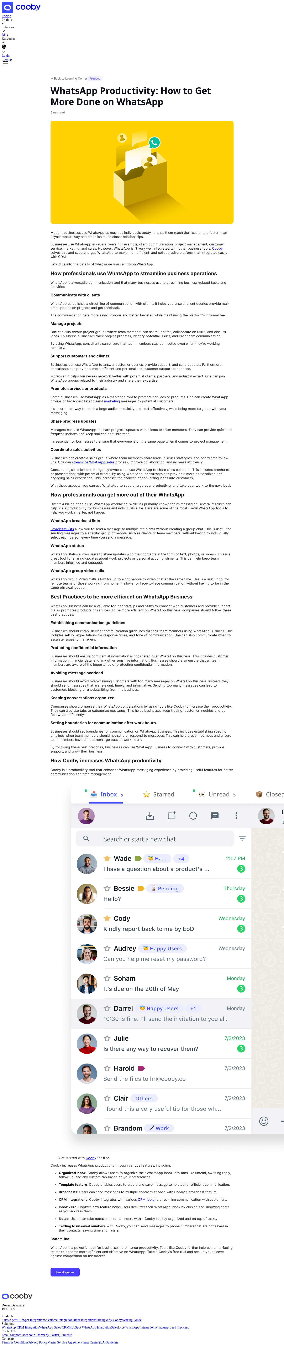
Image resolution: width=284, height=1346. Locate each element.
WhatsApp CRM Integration (20, 1327)
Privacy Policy (37, 1342)
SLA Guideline (108, 1342)
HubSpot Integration (30, 1320)
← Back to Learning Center (69, 78)
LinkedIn (66, 1335)
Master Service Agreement (64, 1342)
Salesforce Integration (58, 1320)
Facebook (27, 1335)
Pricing (101, 1320)
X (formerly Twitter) (46, 1335)
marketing (112, 401)
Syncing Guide (132, 1320)
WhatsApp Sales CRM (54, 1327)
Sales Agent (9, 1320)
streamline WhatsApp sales (93, 462)
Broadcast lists (62, 529)
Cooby (217, 248)
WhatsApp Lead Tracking (171, 1327)
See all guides (65, 1272)
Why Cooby (114, 1320)
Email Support (11, 1335)
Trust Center (90, 1342)
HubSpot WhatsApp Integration (90, 1327)
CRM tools (146, 1199)
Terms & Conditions (15, 1342)
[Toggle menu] (6, 63)
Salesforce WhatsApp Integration (132, 1327)
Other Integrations (84, 1320)
